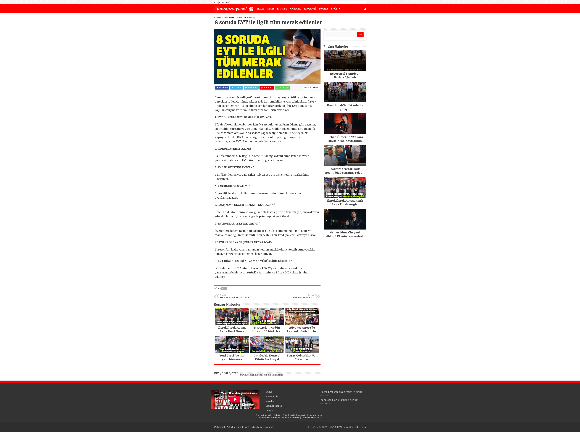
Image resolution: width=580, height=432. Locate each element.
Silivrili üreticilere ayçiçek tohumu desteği (303, 415)
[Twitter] (314, 427)
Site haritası (261, 415)
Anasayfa (251, 9)
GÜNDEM (239, 18)
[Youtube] (320, 427)
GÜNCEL (295, 8)
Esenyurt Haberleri (311, 417)
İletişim (269, 410)
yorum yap (251, 18)
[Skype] (323, 427)
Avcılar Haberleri (291, 417)
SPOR (270, 8)
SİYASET (282, 8)
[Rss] (308, 427)
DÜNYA (323, 8)
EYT (224, 288)
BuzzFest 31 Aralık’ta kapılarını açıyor (303, 296)
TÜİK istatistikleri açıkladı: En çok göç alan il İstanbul (235, 296)
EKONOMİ (310, 8)
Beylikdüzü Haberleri (269, 417)
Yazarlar (270, 401)
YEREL (260, 8)
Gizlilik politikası (274, 406)
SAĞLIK (335, 8)
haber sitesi (360, 427)
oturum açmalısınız (273, 375)
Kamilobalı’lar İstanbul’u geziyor (340, 399)
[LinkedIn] (317, 427)
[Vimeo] (326, 427)
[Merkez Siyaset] (230, 9)
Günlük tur (348, 427)
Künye (269, 392)
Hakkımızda (272, 396)
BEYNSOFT (335, 427)
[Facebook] (311, 427)
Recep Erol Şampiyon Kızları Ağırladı (342, 391)
